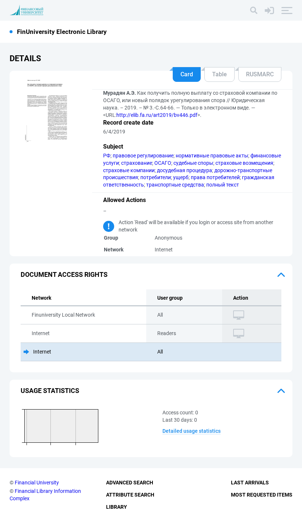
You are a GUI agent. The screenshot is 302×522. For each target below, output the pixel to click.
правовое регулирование (143, 156)
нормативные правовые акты (212, 156)
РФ (106, 156)
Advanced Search (129, 483)
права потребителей (215, 177)
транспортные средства (175, 185)
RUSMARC (260, 74)
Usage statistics (50, 390)
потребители (155, 177)
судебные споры (193, 163)
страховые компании (129, 170)
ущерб (181, 177)
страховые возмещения (244, 163)
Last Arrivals (250, 483)
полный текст (222, 185)
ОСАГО (162, 163)
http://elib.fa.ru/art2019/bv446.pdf (156, 115)
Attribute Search (130, 495)
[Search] (253, 10)
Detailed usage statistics (191, 431)
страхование (136, 163)
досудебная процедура (184, 170)
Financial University (37, 483)
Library (116, 507)
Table (219, 74)
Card (186, 74)
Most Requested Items (261, 495)
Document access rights (64, 274)
